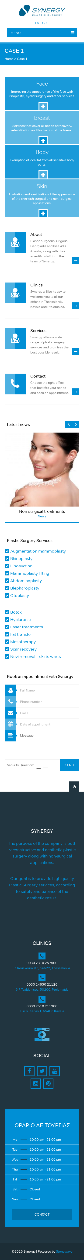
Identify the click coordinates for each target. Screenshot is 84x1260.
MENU (15, 33)
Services (38, 330)
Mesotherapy (23, 641)
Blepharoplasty (24, 588)
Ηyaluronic (20, 619)
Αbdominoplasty (26, 580)
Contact (38, 376)
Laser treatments (26, 627)
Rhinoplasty (21, 558)
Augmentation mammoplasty (38, 551)
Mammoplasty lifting (29, 573)
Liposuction (21, 566)
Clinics (36, 285)
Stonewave (64, 1251)
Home (9, 59)
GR (44, 23)
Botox (16, 612)
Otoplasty (19, 595)
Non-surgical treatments (42, 511)
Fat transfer (21, 634)
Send (69, 765)
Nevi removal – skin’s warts (35, 656)
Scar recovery (23, 649)
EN (37, 23)
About (36, 234)
